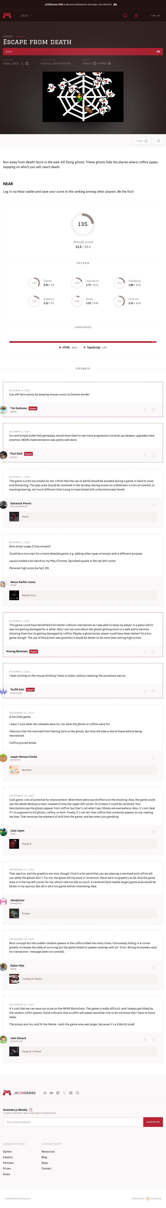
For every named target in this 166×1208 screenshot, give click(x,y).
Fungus (26, 913)
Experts (8, 1157)
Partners (8, 1162)
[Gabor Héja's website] (154, 967)
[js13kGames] (7, 15)
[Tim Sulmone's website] (154, 409)
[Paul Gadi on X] (145, 455)
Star (140, 142)
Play (9, 52)
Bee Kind (26, 770)
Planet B (26, 843)
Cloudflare (155, 1198)
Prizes (7, 1168)
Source (87, 63)
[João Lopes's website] (154, 832)
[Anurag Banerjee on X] (145, 651)
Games (8, 36)
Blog (44, 1157)
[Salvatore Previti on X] (154, 504)
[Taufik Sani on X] (145, 691)
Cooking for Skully (32, 978)
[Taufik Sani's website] (154, 691)
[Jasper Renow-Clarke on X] (154, 758)
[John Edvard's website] (154, 1039)
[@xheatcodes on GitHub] (27, 63)
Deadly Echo (29, 595)
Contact (47, 1168)
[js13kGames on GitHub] (77, 1093)
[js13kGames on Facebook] (71, 1093)
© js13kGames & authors (18, 1198)
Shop (45, 1162)
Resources (48, 1151)
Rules (6, 1174)
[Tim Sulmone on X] (145, 409)
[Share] (158, 140)
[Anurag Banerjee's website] (154, 651)
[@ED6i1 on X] (22, 63)
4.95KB (102, 63)
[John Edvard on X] (145, 1039)
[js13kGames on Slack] (45, 1093)
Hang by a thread (31, 1051)
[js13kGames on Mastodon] (58, 1093)
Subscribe (153, 1122)
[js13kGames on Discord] (51, 1093)
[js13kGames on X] (64, 1093)
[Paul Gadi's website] (154, 455)
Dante (25, 516)
